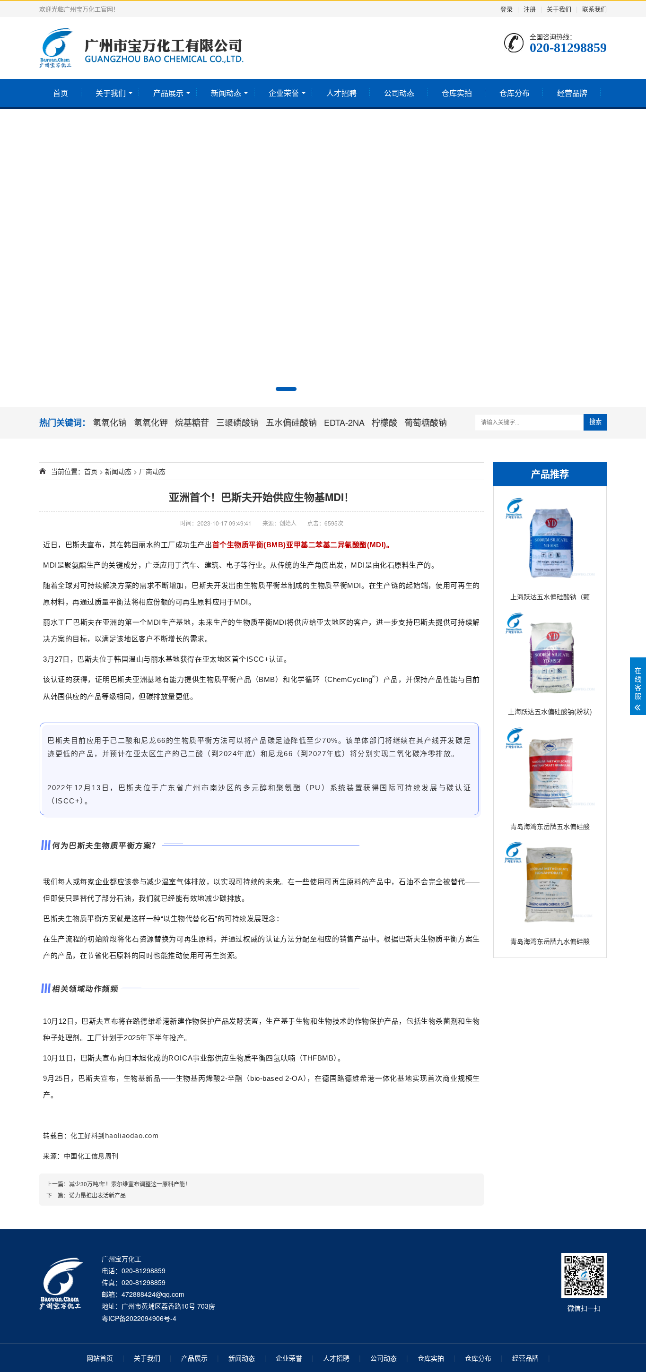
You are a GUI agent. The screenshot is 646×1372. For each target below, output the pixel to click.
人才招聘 (341, 92)
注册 (530, 8)
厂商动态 (152, 471)
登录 (506, 8)
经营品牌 (572, 92)
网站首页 (100, 1358)
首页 (60, 92)
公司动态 (399, 92)
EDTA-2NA (344, 422)
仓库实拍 (457, 92)
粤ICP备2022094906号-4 (139, 1318)
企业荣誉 (284, 92)
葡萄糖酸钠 (425, 422)
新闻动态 (226, 92)
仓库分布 (514, 92)
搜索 (595, 421)
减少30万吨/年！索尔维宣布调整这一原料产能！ (130, 1184)
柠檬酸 (384, 422)
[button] (286, 389)
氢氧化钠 (110, 422)
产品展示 (168, 92)
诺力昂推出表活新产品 (97, 1195)
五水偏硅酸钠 (291, 422)
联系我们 (594, 8)
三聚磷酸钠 (237, 422)
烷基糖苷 (192, 422)
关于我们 (559, 8)
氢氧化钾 (151, 422)
